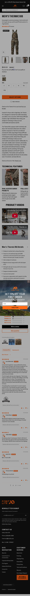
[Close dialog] (29, 282)
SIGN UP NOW (15, 307)
